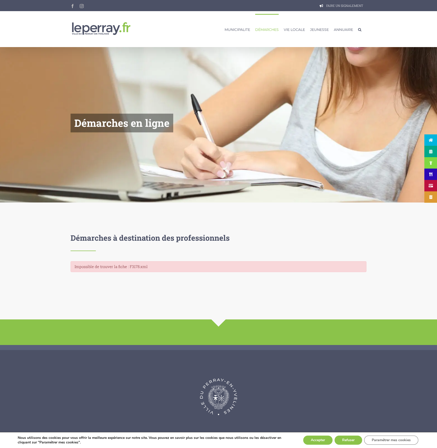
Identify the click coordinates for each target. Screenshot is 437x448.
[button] (359, 29)
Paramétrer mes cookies (391, 440)
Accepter (318, 440)
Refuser (348, 440)
